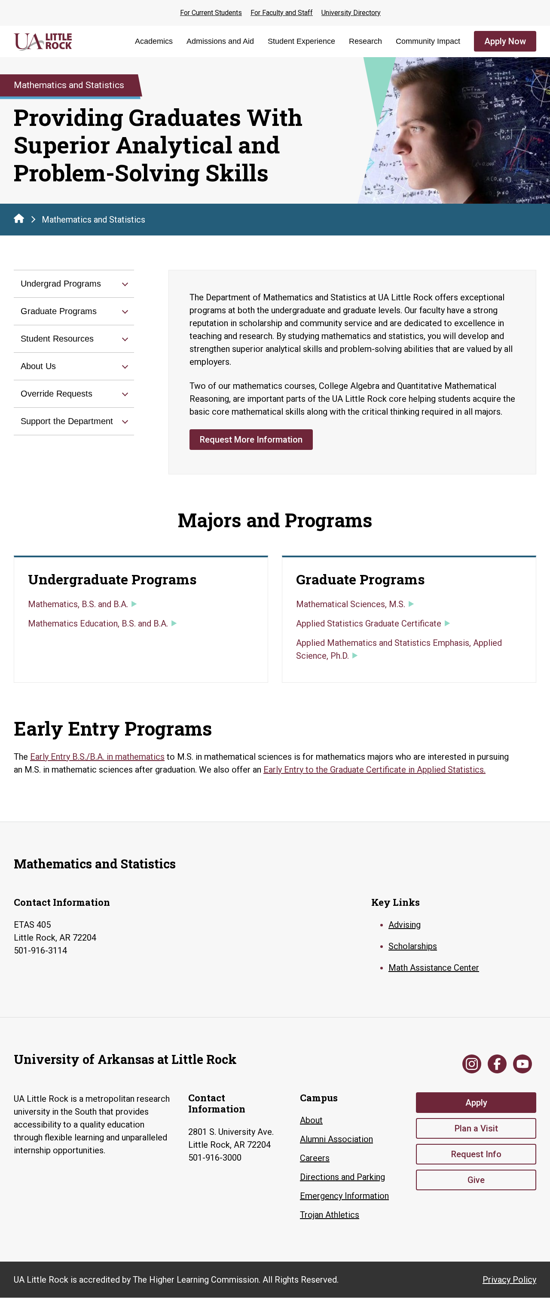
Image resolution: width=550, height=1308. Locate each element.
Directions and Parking (342, 1177)
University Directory (351, 13)
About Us (38, 366)
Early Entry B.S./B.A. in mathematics (97, 757)
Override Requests (56, 393)
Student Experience (301, 41)
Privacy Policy (509, 1279)
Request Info (476, 1154)
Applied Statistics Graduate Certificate (368, 623)
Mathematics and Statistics (93, 219)
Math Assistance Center (433, 968)
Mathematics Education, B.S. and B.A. (98, 623)
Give (476, 1180)
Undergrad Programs (61, 283)
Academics (154, 41)
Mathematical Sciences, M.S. (350, 604)
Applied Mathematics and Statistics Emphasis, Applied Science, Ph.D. (399, 649)
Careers (315, 1158)
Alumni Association (336, 1139)
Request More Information (251, 439)
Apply (476, 1102)
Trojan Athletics (329, 1215)
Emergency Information (344, 1196)
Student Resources (57, 338)
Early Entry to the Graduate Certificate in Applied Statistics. (374, 769)
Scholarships (412, 946)
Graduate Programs (59, 311)
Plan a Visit (476, 1128)
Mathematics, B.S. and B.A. (78, 604)
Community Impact (428, 41)
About (311, 1120)
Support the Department (67, 421)
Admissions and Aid (220, 41)
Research (365, 41)
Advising (404, 925)
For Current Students (211, 13)
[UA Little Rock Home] (19, 218)
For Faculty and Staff (282, 13)
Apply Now (505, 41)
